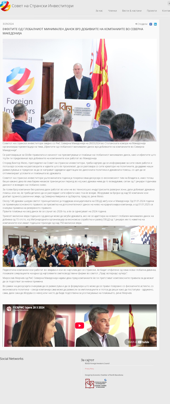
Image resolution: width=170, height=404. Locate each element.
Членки (112, 10)
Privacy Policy (89, 369)
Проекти (152, 10)
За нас (99, 10)
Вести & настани (132, 10)
